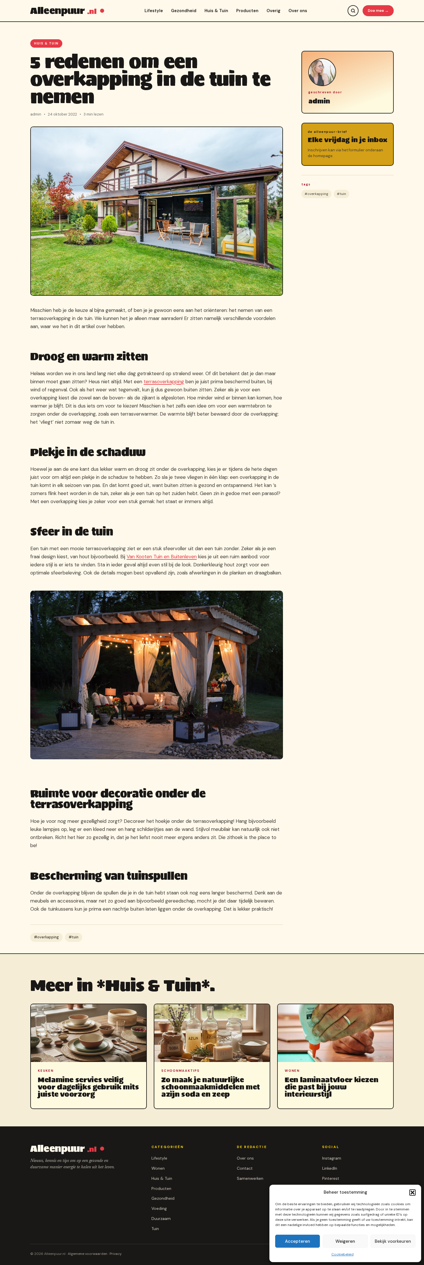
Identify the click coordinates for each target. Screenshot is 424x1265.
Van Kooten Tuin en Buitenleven (162, 556)
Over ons (297, 10)
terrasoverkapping (164, 381)
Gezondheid (183, 10)
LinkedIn (329, 1168)
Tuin (155, 1228)
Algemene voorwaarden (87, 1253)
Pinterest (330, 1178)
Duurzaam (161, 1218)
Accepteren (297, 1241)
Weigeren (345, 1241)
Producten (247, 10)
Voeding (159, 1208)
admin (319, 101)
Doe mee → (378, 10)
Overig (273, 10)
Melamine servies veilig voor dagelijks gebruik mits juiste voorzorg (88, 1087)
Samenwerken (250, 1178)
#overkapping (46, 937)
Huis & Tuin (216, 10)
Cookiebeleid (342, 1254)
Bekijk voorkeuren (393, 1241)
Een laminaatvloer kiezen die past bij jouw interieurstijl (331, 1087)
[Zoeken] (353, 10)
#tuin (73, 937)
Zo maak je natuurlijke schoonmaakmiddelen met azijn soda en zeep (210, 1087)
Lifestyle (154, 10)
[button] (412, 1192)
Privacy (116, 1253)
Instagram (331, 1158)
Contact (245, 1168)
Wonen (158, 1168)
